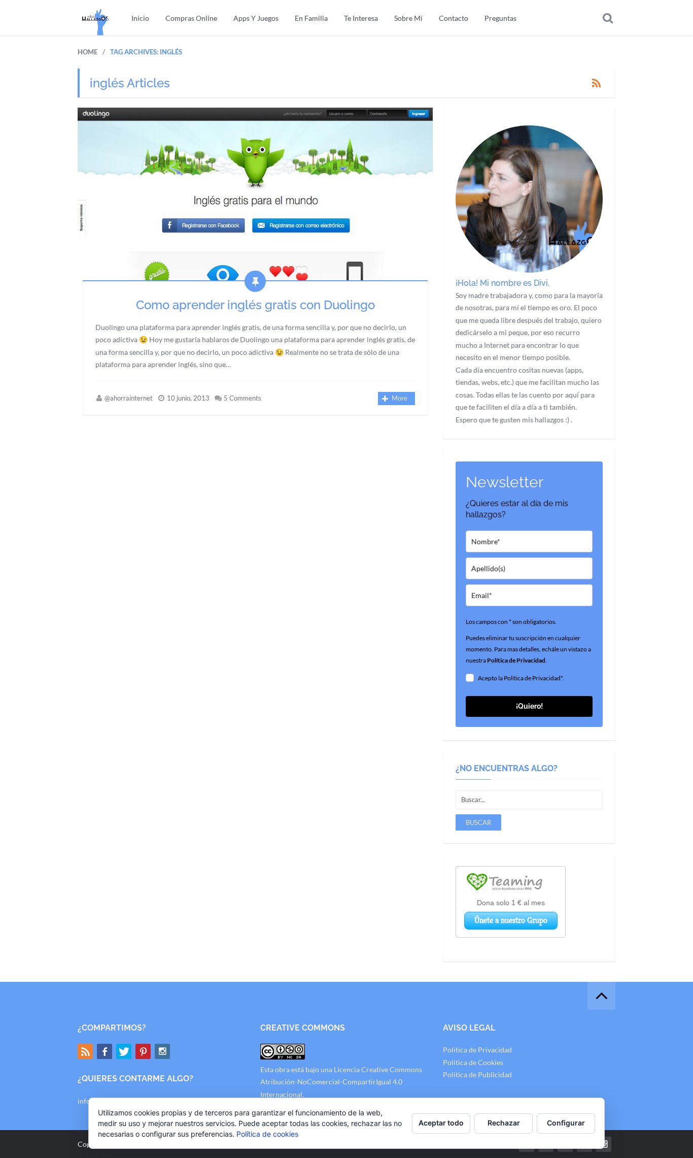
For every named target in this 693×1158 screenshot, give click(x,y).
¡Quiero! (529, 706)
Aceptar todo (441, 1122)
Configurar (566, 1122)
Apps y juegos (256, 18)
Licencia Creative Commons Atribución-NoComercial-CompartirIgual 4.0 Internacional (341, 1082)
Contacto (453, 18)
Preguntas (500, 18)
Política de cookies (267, 1134)
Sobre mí (408, 18)
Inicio (140, 18)
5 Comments (242, 398)
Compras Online (191, 18)
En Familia (311, 18)
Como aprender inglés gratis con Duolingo (255, 304)
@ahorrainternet (129, 398)
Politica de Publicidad (477, 1074)
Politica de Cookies (473, 1062)
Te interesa (361, 18)
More (399, 398)
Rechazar (504, 1122)
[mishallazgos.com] (95, 18)
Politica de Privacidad (477, 1049)
